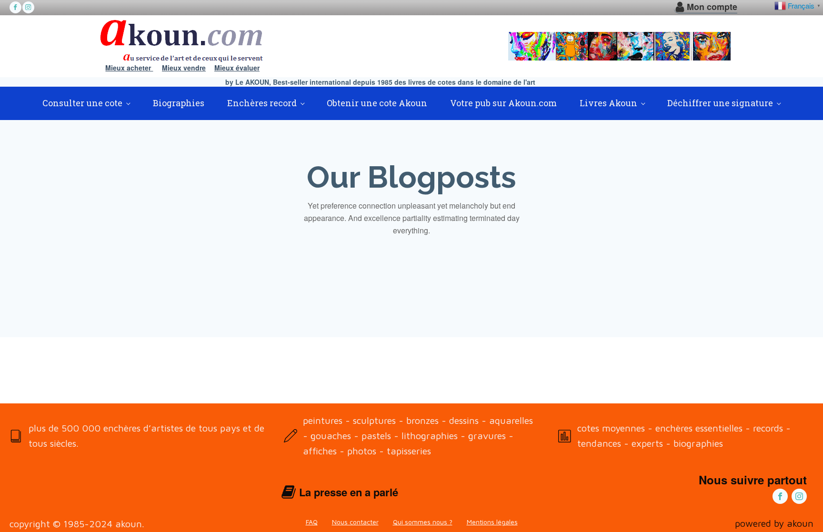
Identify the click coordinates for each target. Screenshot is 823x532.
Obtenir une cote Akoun (377, 103)
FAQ (312, 522)
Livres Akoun (608, 103)
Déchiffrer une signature (720, 103)
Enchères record (262, 103)
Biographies (178, 103)
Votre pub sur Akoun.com (503, 103)
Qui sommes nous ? (422, 522)
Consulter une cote (82, 103)
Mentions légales (492, 522)
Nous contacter (355, 522)
